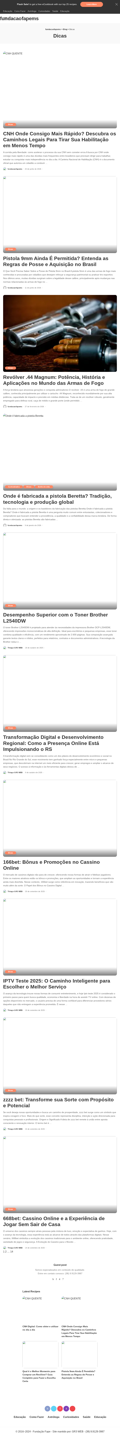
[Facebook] (53, 1279)
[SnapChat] (63, 1279)
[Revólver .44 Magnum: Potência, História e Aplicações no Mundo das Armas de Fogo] (60, 333)
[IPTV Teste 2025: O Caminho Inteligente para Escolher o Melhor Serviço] (60, 937)
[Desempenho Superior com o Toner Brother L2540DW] (60, 571)
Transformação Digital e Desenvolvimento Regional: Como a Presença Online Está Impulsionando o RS (53, 743)
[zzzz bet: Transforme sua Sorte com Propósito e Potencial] (60, 1055)
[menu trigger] (7, 18)
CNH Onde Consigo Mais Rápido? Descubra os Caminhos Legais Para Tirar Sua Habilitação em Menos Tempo (59, 139)
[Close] (116, 4)
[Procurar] (115, 18)
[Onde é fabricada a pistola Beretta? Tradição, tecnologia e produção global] (60, 452)
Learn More (92, 4)
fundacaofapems (19, 18)
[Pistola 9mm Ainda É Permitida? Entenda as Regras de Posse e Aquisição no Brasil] (60, 214)
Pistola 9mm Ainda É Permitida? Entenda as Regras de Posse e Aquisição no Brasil (78, 1374)
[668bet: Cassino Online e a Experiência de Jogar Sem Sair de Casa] (60, 1174)
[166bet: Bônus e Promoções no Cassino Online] (60, 818)
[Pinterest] (56, 1279)
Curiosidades (14, 487)
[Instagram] (59, 1279)
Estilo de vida (44, 487)
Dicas (10, 124)
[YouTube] (67, 1279)
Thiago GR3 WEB (15, 648)
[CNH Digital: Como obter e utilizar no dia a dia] (40, 1309)
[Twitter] (54, 1408)
